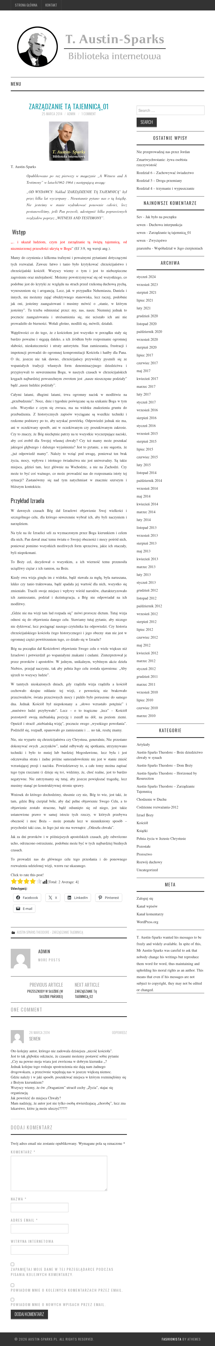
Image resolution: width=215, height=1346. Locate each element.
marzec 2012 (146, 660)
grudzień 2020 (147, 315)
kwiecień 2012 (147, 652)
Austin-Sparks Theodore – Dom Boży (165, 765)
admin (71, 113)
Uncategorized (147, 869)
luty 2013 (144, 574)
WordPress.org (147, 921)
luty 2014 (144, 519)
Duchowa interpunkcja (165, 224)
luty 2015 (144, 464)
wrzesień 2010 (147, 692)
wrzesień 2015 (147, 433)
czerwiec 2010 (147, 707)
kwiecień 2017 (147, 378)
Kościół (142, 822)
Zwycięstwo (158, 240)
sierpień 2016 (147, 417)
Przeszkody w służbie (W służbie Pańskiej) (45, 994)
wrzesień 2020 (147, 339)
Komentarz (23, 1151)
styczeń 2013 (146, 582)
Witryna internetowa (32, 1241)
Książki (142, 830)
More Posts (49, 959)
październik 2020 (149, 331)
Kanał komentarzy (150, 913)
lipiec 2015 (145, 449)
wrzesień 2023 (147, 284)
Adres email (24, 1220)
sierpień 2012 (147, 621)
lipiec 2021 (145, 300)
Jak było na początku (161, 216)
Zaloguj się (145, 898)
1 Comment (89, 113)
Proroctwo (144, 854)
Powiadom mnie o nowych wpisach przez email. (58, 1304)
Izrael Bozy (145, 814)
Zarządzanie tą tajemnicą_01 (170, 232)
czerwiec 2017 (147, 362)
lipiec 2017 (145, 355)
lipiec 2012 (145, 629)
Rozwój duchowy (149, 861)
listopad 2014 (147, 472)
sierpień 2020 (147, 347)
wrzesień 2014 (147, 488)
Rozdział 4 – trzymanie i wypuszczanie (165, 188)
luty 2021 (144, 307)
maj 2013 (143, 550)
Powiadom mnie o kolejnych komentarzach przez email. (67, 1290)
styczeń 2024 (146, 276)
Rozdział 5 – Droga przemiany (159, 180)
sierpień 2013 (147, 543)
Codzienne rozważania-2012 (157, 807)
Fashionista (171, 1339)
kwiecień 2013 (147, 558)
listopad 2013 (147, 527)
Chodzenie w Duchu (151, 799)
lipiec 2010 (145, 699)
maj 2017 (143, 370)
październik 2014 (149, 480)
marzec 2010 (146, 715)
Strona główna (26, 5)
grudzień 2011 (147, 676)
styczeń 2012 (146, 668)
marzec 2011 (146, 684)
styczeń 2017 (146, 402)
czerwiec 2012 (147, 637)
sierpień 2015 (147, 441)
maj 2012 (143, 645)
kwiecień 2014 (147, 503)
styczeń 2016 (146, 425)
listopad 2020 (147, 323)
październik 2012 (149, 605)
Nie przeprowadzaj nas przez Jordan (163, 151)
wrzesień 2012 (147, 613)
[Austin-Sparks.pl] (92, 45)
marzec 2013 (146, 566)
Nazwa (19, 1198)
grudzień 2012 (147, 590)
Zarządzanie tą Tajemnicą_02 (86, 994)
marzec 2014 (146, 511)
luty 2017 (144, 394)
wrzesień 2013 (147, 535)
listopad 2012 (147, 598)
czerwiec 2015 (147, 456)
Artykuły (143, 744)
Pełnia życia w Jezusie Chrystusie (161, 838)
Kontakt (51, 5)
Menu (16, 83)
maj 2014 (143, 496)
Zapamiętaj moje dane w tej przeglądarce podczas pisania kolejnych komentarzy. (62, 1272)
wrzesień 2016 (147, 409)
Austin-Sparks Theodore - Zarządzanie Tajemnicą (50, 932)
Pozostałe (143, 846)
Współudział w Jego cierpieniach (178, 248)
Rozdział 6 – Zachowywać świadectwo (165, 172)
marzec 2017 (146, 386)
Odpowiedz (119, 1032)
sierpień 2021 (147, 292)
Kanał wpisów (147, 906)
